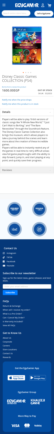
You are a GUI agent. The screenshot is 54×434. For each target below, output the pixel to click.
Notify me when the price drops (17, 99)
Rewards (7, 357)
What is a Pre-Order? (12, 313)
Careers (6, 345)
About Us (7, 338)
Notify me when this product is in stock (20, 104)
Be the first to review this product (14, 87)
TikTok (9, 257)
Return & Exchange (11, 306)
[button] (23, 72)
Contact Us (8, 353)
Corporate (7, 341)
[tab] (27, 112)
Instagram (11, 253)
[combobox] (16, 13)
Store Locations (10, 349)
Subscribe (10, 292)
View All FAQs (9, 325)
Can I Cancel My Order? (14, 317)
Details (6, 112)
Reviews (7, 170)
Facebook (11, 261)
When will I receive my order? (16, 310)
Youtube (10, 265)
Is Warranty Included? (13, 321)
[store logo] (27, 5)
